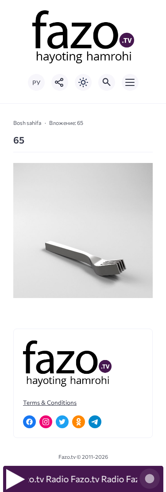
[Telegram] (95, 421)
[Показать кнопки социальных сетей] (59, 82)
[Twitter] (62, 421)
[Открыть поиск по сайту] (106, 82)
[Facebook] (29, 421)
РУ (36, 82)
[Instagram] (45, 421)
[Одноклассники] (78, 421)
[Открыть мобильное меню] (130, 82)
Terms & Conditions (50, 402)
